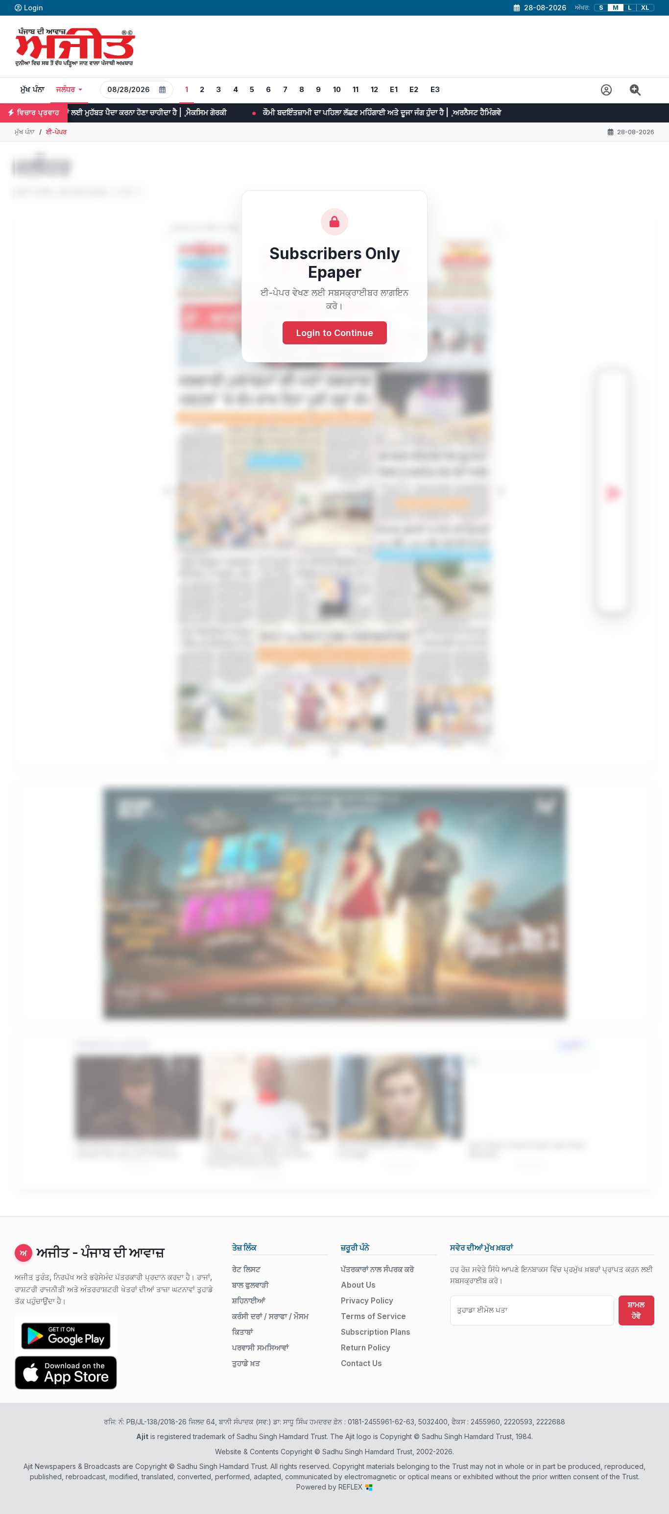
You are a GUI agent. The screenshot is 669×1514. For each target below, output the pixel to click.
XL (645, 7)
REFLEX (351, 1487)
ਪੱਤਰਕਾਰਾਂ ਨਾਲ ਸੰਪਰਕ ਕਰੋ (377, 1269)
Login (33, 7)
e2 (414, 89)
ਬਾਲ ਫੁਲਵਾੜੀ (250, 1285)
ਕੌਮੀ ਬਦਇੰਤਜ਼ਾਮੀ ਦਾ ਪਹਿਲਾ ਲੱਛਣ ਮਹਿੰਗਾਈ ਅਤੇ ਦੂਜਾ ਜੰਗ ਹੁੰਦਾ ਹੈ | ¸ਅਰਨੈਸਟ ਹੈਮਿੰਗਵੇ (194, 112)
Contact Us (361, 1363)
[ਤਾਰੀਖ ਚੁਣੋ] (162, 90)
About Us (358, 1285)
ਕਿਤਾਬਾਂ (242, 1332)
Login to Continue (334, 333)
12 (375, 89)
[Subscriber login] (606, 90)
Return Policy (365, 1347)
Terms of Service (373, 1316)
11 (356, 89)
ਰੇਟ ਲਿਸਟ (246, 1269)
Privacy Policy (367, 1300)
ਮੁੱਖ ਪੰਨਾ (33, 89)
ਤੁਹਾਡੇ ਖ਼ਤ (246, 1363)
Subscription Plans (375, 1332)
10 (337, 89)
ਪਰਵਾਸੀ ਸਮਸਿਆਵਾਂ (260, 1347)
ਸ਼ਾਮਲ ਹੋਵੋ (636, 1310)
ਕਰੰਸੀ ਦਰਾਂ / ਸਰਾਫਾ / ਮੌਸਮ (270, 1316)
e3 (435, 89)
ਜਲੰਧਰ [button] (65, 89)
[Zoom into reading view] (635, 90)
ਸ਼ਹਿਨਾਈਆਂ (248, 1300)
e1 (394, 89)
